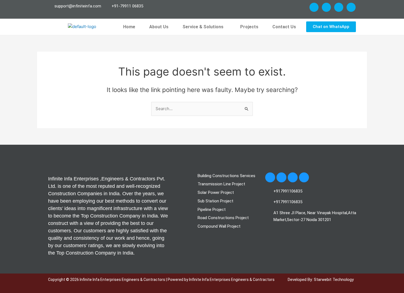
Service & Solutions (202, 26)
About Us (158, 26)
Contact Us (284, 26)
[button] (204, 27)
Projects (249, 26)
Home (129, 26)
